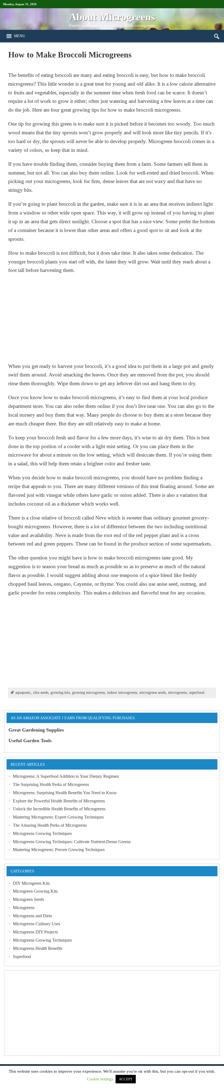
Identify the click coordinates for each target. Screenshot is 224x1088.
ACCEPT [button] (125, 1079)
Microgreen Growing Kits (35, 891)
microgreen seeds (152, 692)
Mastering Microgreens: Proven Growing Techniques (59, 849)
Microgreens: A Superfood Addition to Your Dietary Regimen (66, 776)
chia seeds (40, 692)
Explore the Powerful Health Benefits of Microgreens (59, 801)
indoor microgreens (122, 692)
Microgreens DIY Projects (35, 932)
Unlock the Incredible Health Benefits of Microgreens (59, 808)
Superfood (22, 956)
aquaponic (23, 692)
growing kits (60, 692)
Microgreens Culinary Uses (36, 923)
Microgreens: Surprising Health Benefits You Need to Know (65, 792)
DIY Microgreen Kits (31, 883)
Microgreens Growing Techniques (42, 833)
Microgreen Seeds (28, 899)
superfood (196, 692)
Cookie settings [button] (100, 1079)
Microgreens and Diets (32, 915)
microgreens (177, 692)
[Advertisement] (112, 318)
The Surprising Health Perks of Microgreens (51, 784)
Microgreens (23, 907)
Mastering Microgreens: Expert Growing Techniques (58, 817)
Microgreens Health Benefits (37, 948)
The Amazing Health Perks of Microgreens (50, 825)
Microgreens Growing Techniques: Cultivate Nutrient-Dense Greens (72, 841)
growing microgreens (88, 692)
